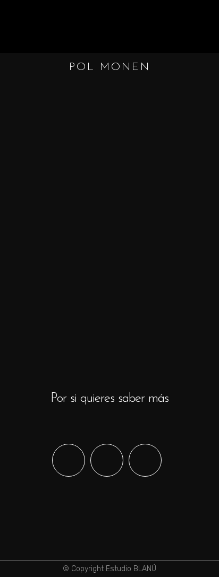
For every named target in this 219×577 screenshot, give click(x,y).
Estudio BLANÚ (131, 568)
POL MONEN (107, 219)
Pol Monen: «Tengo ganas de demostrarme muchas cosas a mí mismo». (106, 272)
